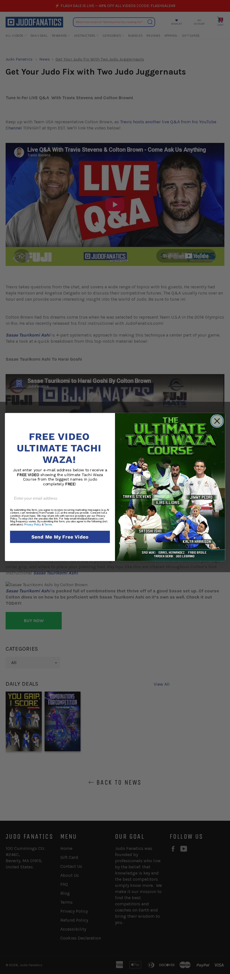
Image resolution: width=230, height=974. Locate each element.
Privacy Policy (32, 524)
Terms (48, 524)
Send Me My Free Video (60, 537)
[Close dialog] (217, 421)
